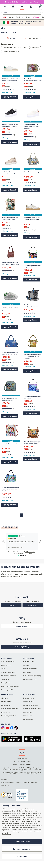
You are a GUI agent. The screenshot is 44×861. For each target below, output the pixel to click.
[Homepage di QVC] (2, 28)
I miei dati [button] (11, 605)
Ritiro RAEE (27, 672)
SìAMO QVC (5, 679)
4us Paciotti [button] (8, 47)
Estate (28, 17)
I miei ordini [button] (32, 605)
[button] (4, 8)
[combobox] (20, 13)
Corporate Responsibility (9, 708)
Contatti (26, 665)
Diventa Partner (6, 701)
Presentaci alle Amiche (8, 676)
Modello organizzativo (8, 716)
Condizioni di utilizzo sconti (32, 708)
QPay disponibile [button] (10, 51)
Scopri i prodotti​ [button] (22, 626)
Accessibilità (27, 712)
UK (18, 761)
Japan (29, 761)
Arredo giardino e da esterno (10, 686)
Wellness (36, 17)
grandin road (34, 782)
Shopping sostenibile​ (8, 672)
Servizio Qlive (27, 716)
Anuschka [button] (35, 47)
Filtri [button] (12, 38)
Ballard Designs (9, 782)
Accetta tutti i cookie (22, 841)
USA (14, 761)
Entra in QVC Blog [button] (22, 647)
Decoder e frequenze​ (30, 679)
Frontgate (18, 782)
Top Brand (19, 17)
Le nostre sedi (5, 712)
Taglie (3, 668)
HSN (2, 782)
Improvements (5, 785)
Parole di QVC (6, 665)
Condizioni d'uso (28, 701)
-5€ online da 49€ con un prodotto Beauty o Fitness (21, 2)
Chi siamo (4, 698)
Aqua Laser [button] (22, 47)
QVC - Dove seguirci (8, 661)
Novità (11, 17)
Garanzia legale (28, 719)
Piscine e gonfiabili (7, 690)
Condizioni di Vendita (30, 705)
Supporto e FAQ (28, 661)
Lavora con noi (6, 705)
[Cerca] (40, 12)
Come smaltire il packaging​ (32, 676)
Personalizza (22, 857)
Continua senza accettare (22, 849)
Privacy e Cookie (28, 698)
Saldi (4, 17)
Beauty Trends (6, 683)
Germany (23, 761)
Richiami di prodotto (30, 668)
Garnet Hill (26, 782)
